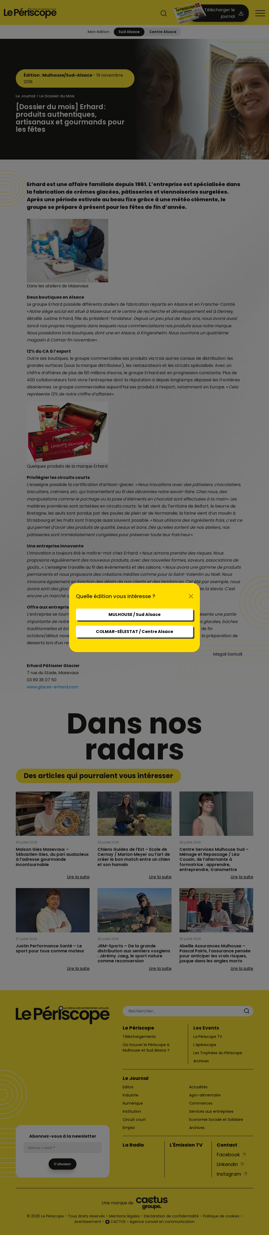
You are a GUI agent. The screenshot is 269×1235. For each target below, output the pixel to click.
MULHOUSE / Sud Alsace (134, 614)
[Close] (191, 596)
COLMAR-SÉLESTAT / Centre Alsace (134, 632)
